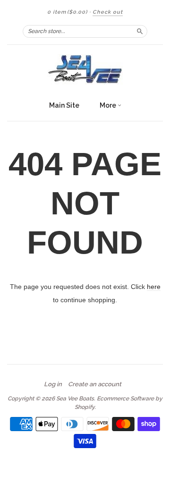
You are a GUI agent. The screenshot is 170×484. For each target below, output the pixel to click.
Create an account (94, 384)
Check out (108, 12)
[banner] (85, 70)
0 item (67, 12)
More (109, 105)
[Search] (140, 31)
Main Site (64, 105)
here (154, 286)
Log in (53, 384)
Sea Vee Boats (75, 398)
